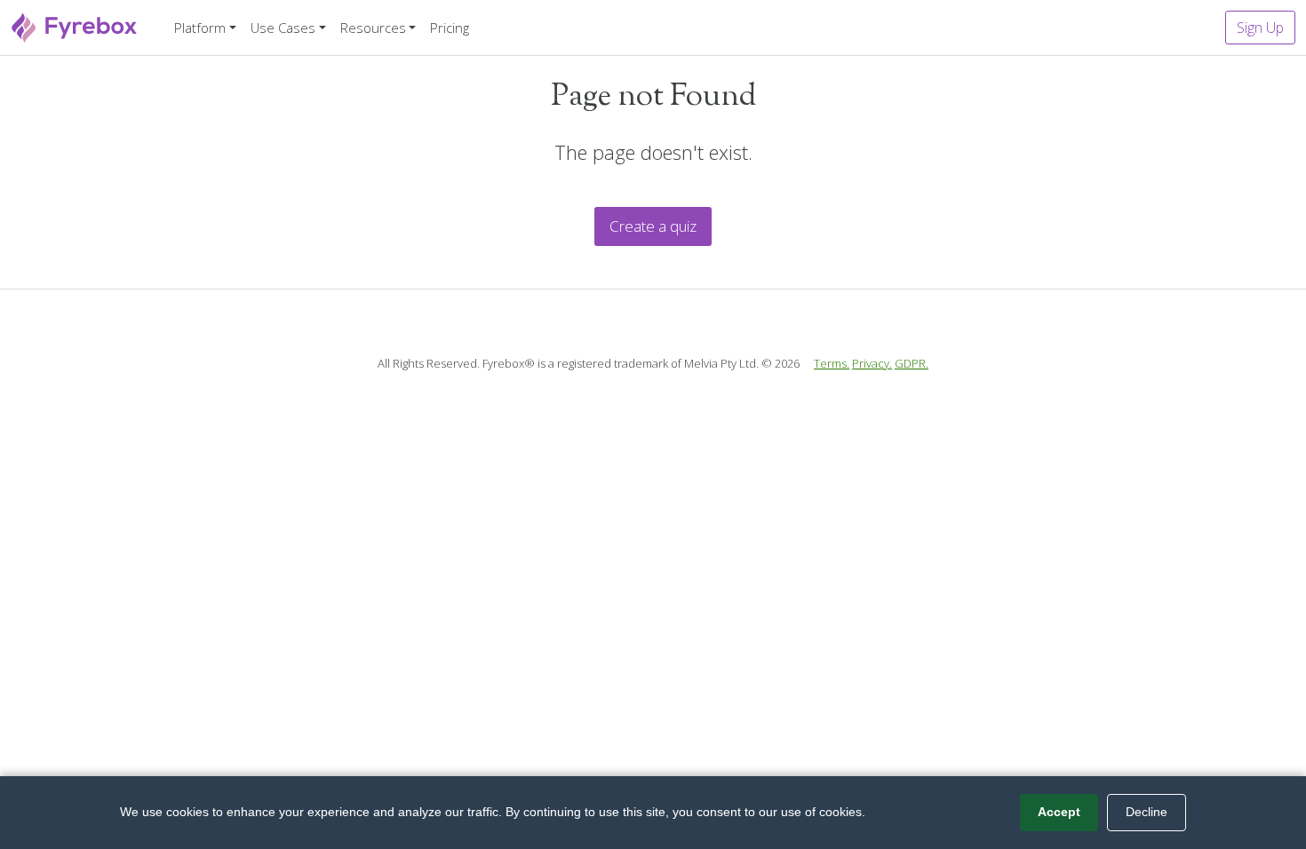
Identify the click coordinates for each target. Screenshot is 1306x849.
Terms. (831, 363)
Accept (1059, 812)
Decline (1146, 812)
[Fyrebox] (75, 25)
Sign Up (1260, 27)
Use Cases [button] (283, 27)
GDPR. (911, 363)
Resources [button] (373, 27)
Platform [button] (200, 27)
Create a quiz (653, 226)
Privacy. (872, 363)
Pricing (449, 27)
